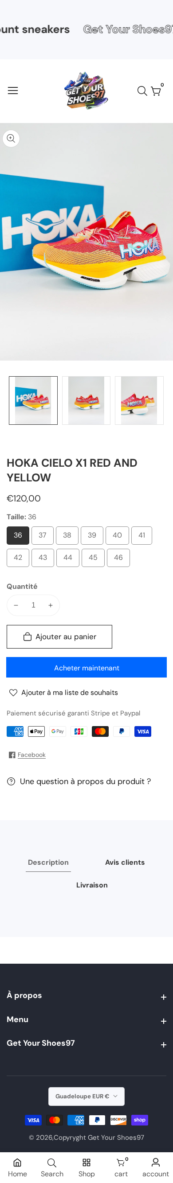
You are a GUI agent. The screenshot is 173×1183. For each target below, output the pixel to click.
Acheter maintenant (86, 668)
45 (95, 560)
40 (119, 537)
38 (69, 537)
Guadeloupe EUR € (83, 1096)
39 (94, 537)
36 (20, 537)
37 (45, 537)
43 (45, 560)
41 (143, 537)
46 (120, 560)
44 (70, 560)
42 (20, 560)
